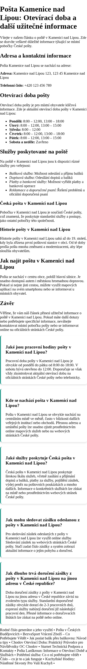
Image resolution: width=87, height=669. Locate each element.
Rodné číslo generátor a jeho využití (26, 630)
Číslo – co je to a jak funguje (21, 659)
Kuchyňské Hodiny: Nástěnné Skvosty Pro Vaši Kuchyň (37, 661)
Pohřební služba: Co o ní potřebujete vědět (48, 655)
